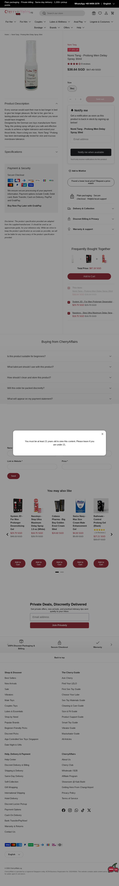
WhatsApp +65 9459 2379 (87, 4)
